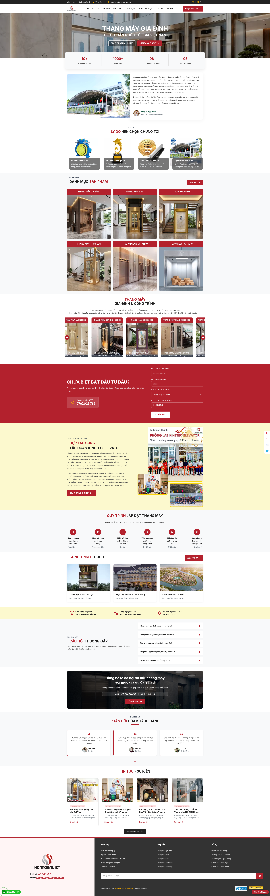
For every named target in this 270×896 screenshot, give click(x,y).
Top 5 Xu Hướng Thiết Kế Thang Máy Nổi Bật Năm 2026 (185, 812)
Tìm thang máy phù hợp (122, 43)
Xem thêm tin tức (135, 831)
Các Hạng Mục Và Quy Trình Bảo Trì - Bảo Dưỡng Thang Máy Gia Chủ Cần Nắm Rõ (152, 812)
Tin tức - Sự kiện (108, 867)
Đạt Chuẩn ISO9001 (184, 161)
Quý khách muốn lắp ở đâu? (161, 400)
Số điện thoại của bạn (159, 379)
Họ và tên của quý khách (160, 368)
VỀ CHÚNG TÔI (104, 9)
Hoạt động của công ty (110, 863)
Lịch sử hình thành (108, 855)
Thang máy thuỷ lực (164, 863)
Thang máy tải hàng (164, 867)
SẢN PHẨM (117, 9)
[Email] (267, 439)
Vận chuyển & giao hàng (221, 859)
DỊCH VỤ (129, 9)
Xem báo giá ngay (148, 43)
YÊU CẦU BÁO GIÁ (135, 701)
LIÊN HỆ (170, 9)
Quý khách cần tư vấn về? (160, 390)
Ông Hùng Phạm (148, 112)
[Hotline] (267, 433)
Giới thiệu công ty (108, 851)
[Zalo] (267, 445)
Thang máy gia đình (164, 851)
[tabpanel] (83, 337)
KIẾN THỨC (159, 9)
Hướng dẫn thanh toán (220, 855)
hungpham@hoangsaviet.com (120, 2)
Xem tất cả (192, 558)
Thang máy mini (162, 855)
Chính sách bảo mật (219, 863)
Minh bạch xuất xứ (79, 161)
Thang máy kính (162, 859)
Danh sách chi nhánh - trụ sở (113, 859)
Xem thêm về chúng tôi (80, 493)
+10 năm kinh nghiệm (115, 161)
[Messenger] (267, 451)
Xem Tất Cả (195, 183)
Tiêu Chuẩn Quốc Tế (149, 161)
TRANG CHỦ (90, 9)
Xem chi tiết (74, 822)
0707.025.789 (99, 2)
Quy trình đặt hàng (219, 851)
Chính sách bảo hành (220, 867)
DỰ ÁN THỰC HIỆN (145, 9)
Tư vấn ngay (161, 414)
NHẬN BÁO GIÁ (191, 9)
